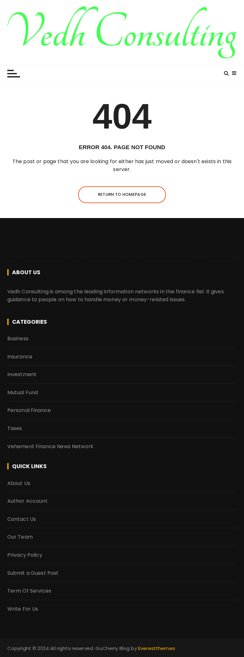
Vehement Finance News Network (50, 446)
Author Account (27, 501)
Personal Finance (29, 410)
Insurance (19, 356)
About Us (18, 483)
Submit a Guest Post (33, 573)
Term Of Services (29, 590)
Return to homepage (122, 194)
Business (18, 338)
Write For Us (22, 609)
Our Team (20, 537)
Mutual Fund (22, 392)
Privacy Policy (24, 555)
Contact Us (21, 519)
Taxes (14, 428)
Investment (22, 374)
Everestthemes (156, 648)
